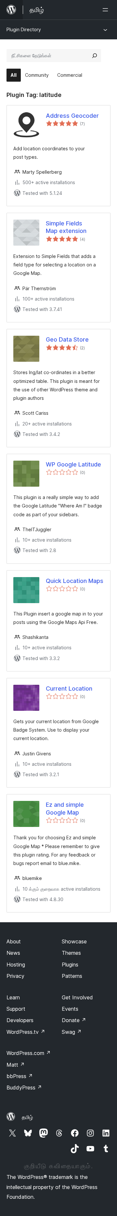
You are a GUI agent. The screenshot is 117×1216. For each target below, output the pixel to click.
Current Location (69, 688)
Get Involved (77, 997)
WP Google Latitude (73, 464)
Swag (72, 1032)
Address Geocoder (72, 115)
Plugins (70, 964)
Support (15, 1009)
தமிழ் (27, 1117)
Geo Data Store (67, 339)
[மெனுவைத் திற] (106, 10)
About (13, 941)
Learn (13, 997)
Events (70, 1009)
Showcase (74, 941)
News (13, 953)
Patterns (72, 976)
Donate (74, 1020)
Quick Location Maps (74, 580)
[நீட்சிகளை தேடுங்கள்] (94, 55)
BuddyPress (24, 1087)
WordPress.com (28, 1053)
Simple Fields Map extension (66, 227)
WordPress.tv (25, 1032)
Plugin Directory (23, 29)
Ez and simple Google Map (65, 808)
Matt (15, 1064)
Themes (71, 953)
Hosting (15, 964)
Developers (19, 1020)
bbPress (19, 1076)
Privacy (15, 976)
